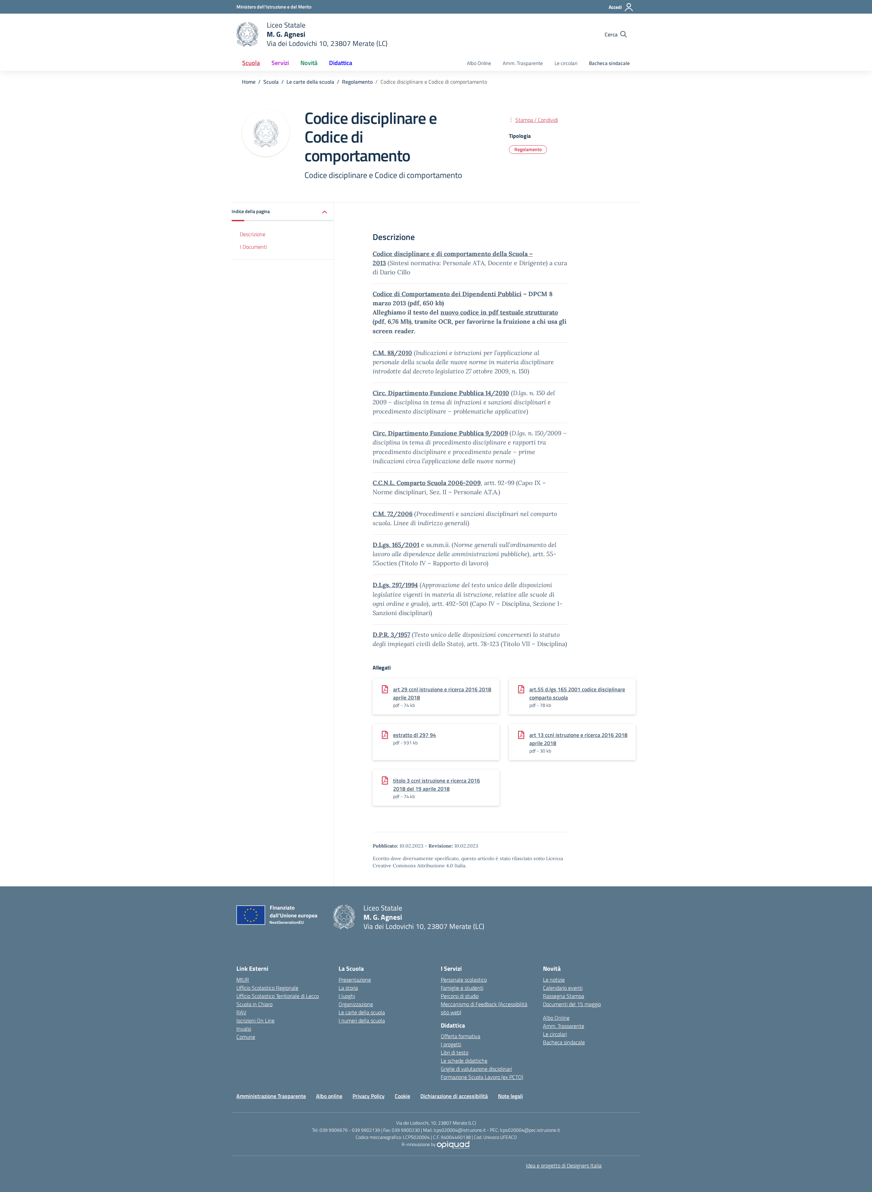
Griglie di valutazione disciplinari (476, 1069)
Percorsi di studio (460, 996)
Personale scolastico (464, 980)
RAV (241, 1012)
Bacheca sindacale (609, 63)
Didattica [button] (340, 62)
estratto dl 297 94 (414, 735)
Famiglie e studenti (462, 988)
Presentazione (355, 980)
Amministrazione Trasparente (271, 1096)
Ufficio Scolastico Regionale (267, 988)
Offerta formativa (460, 1036)
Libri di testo (454, 1052)
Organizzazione (356, 1004)
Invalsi (243, 1029)
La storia (348, 988)
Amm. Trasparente (523, 63)
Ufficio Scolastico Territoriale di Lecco (277, 996)
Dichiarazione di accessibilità (454, 1096)
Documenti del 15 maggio (572, 1004)
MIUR (242, 980)
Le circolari (566, 63)
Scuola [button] (251, 62)
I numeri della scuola (362, 1020)
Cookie (402, 1096)
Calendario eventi (562, 988)
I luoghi (347, 996)
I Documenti (253, 247)
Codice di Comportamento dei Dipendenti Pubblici (447, 294)
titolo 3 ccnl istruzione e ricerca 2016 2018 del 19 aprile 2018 (436, 784)
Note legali (510, 1096)
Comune (245, 1037)
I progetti (451, 1044)
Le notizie (554, 980)
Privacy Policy (369, 1096)
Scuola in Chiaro (254, 1004)
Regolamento (528, 149)
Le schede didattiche (464, 1061)
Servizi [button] (280, 62)
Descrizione (252, 234)
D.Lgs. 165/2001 (396, 545)
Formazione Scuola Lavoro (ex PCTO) (482, 1077)
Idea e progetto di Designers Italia (564, 1165)
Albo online (329, 1096)
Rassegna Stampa (563, 996)
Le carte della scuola (362, 1012)
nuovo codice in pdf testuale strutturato (499, 312)
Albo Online (479, 63)
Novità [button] (308, 62)
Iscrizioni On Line (255, 1020)
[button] (283, 212)
